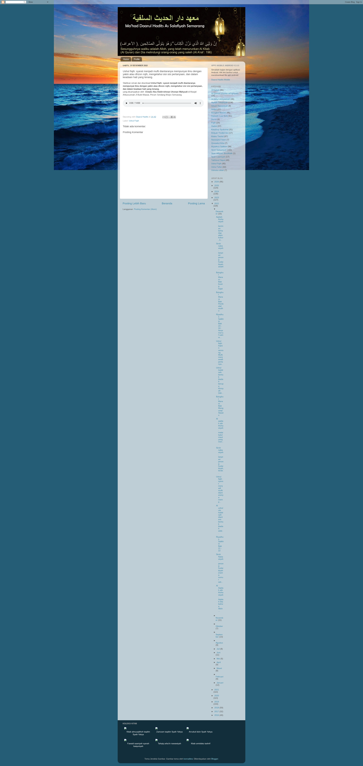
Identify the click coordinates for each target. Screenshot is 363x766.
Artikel (214, 109)
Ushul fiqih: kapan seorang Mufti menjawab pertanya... (219, 352)
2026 (217, 182)
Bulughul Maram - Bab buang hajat (219, 280)
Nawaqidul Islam (218, 140)
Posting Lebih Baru (134, 203)
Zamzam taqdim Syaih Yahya (169, 732)
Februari (219, 677)
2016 (217, 715)
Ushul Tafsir (216, 167)
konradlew (188, 759)
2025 (216, 185)
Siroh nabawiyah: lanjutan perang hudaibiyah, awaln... (220, 256)
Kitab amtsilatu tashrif (200, 743)
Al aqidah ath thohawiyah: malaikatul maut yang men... (219, 431)
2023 (216, 198)
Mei (218, 659)
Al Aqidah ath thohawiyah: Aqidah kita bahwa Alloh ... (219, 598)
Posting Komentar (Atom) (145, 209)
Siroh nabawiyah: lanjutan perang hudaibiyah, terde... (220, 460)
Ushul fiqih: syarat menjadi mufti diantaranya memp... (219, 489)
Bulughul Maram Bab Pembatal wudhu (219, 301)
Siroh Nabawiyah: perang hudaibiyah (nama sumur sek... (219, 568)
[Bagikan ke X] (169, 117)
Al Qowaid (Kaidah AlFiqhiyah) (224, 93)
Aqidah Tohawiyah (219, 102)
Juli (218, 649)
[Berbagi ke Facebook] (171, 117)
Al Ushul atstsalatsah (220, 99)
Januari (220, 683)
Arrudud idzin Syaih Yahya (200, 732)
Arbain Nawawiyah (219, 106)
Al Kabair (215, 90)
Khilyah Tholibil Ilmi (219, 133)
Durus (214, 119)
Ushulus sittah (217, 170)
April (219, 662)
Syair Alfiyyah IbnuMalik (221, 153)
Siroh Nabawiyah (218, 150)
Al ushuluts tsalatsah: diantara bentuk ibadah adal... (219, 519)
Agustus (219, 643)
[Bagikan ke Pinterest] (174, 117)
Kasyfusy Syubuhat (219, 130)
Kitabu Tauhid (217, 136)
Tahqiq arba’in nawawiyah (169, 743)
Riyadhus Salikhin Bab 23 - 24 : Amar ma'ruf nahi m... (220, 326)
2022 (216, 203)
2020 (216, 696)
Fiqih (213, 123)
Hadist (214, 126)
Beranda (167, 203)
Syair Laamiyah (218, 157)
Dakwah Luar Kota (219, 116)
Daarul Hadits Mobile (220, 80)
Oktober (219, 626)
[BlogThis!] (166, 117)
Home (126, 59)
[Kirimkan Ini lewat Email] (163, 117)
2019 (216, 702)
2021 (216, 690)
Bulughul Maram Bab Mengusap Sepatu (219, 406)
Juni (218, 653)
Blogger (214, 759)
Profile (137, 59)
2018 (217, 708)
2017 (217, 711)
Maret (219, 668)
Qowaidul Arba (217, 143)
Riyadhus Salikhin (219, 147)
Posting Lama (196, 203)
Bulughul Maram (218, 113)
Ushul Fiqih (134, 121)
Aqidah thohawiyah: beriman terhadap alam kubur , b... (219, 228)
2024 (216, 191)
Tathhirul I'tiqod (218, 160)
